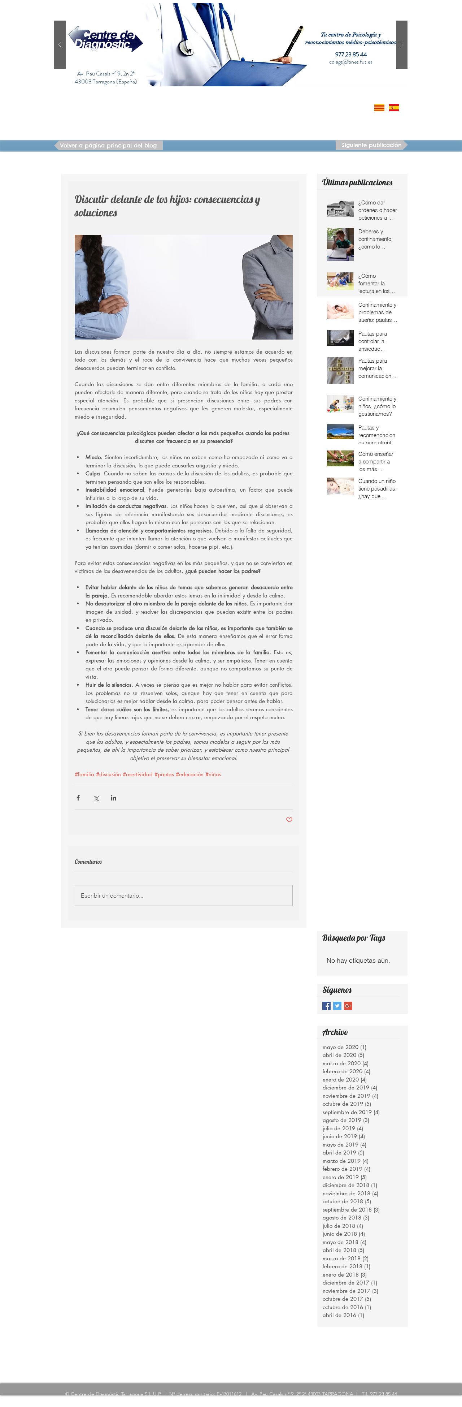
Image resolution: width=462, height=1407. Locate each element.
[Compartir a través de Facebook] (78, 797)
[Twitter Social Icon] (337, 1006)
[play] (390, 9)
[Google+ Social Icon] (348, 1006)
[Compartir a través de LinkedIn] (113, 797)
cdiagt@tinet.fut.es (350, 61)
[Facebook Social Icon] (326, 1006)
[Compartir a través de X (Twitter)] (95, 797)
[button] (230, 44)
